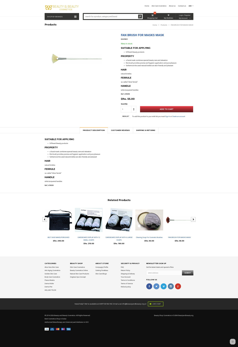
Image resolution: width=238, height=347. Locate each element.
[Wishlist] (61, 220)
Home (155, 25)
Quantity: (124, 104)
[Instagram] (171, 286)
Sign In (167, 116)
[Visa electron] (52, 329)
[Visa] (47, 329)
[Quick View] (56, 220)
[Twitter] (156, 286)
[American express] (68, 329)
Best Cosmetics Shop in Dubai (55, 319)
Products (164, 25)
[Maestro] (63, 329)
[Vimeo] (164, 286)
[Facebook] (149, 286)
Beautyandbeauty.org (185, 315)
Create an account (178, 116)
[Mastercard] (58, 329)
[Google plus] (178, 286)
